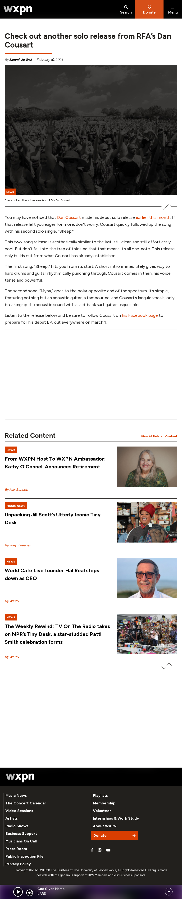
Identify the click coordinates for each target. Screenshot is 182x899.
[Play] (18, 892)
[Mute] (29, 892)
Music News (16, 795)
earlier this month (153, 217)
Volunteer (102, 810)
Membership (104, 803)
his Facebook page (140, 315)
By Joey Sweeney (18, 545)
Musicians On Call (21, 841)
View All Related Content (159, 436)
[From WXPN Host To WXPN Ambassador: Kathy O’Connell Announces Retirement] (147, 467)
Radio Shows (16, 826)
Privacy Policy (18, 864)
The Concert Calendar (25, 803)
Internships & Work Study (116, 818)
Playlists (100, 795)
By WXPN (12, 601)
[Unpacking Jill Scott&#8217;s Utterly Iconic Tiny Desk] (147, 522)
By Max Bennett (16, 490)
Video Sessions (19, 810)
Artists (11, 818)
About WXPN (105, 826)
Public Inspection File (24, 856)
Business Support (21, 833)
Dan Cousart (69, 217)
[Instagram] (99, 850)
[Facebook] (92, 850)
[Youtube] (108, 850)
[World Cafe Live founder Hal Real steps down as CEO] (147, 578)
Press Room (16, 848)
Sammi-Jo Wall (20, 60)
